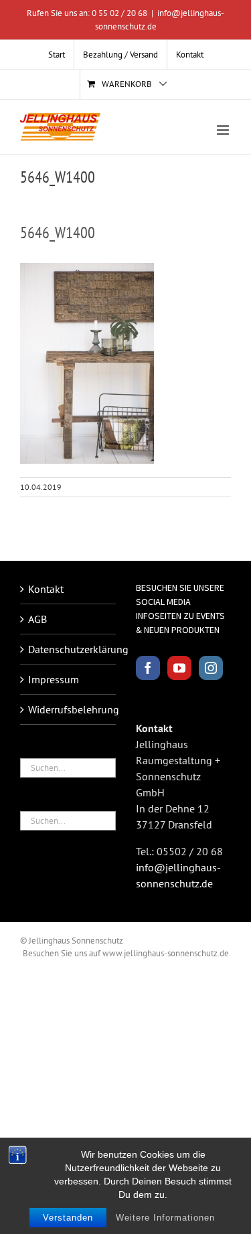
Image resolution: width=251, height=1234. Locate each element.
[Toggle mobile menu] (224, 130)
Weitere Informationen (165, 1218)
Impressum (53, 679)
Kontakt (46, 589)
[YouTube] (179, 668)
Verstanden (68, 1218)
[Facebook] (148, 668)
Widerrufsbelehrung (68, 709)
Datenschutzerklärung (68, 649)
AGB (37, 619)
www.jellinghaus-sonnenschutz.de (165, 953)
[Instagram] (211, 668)
